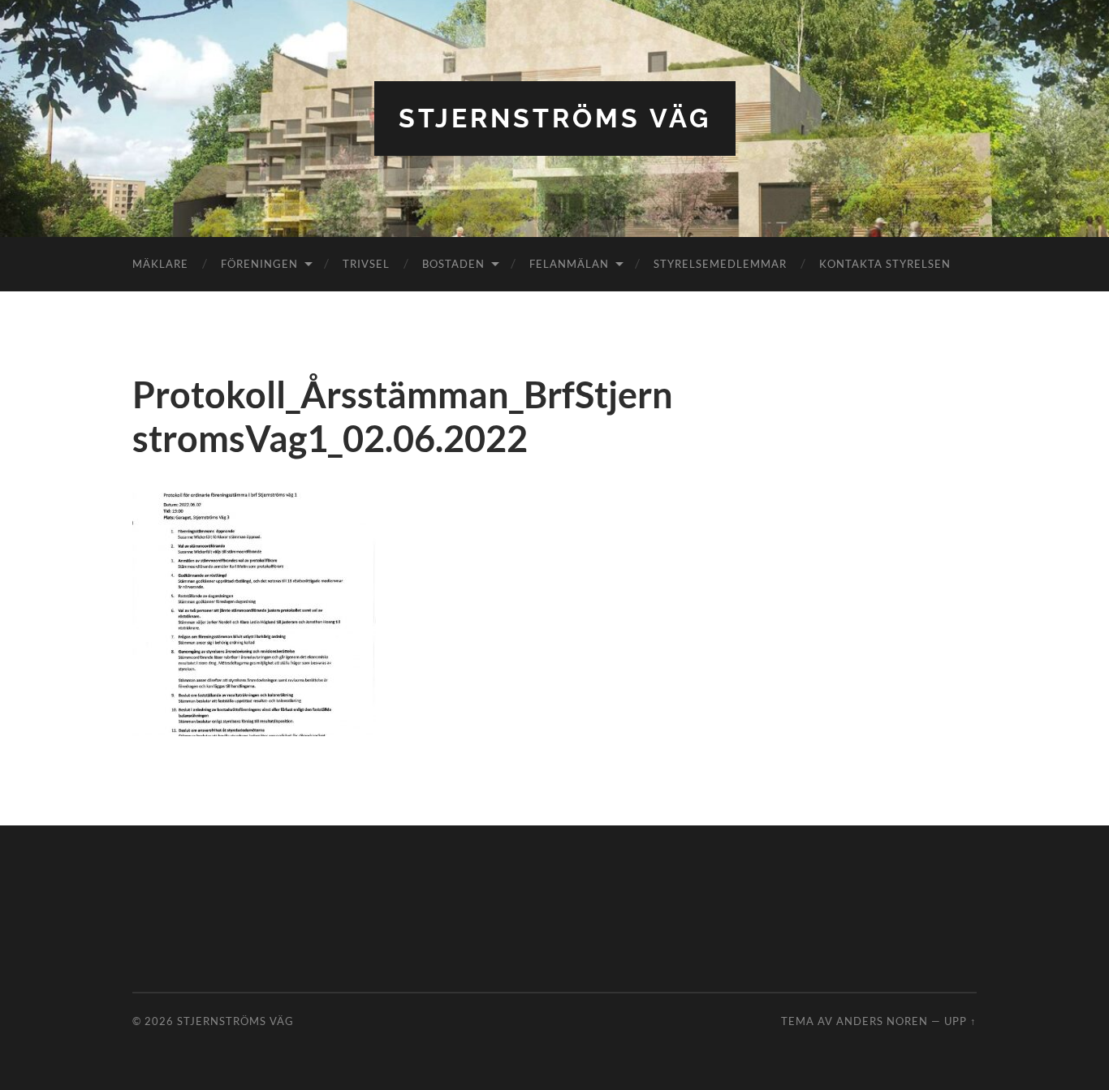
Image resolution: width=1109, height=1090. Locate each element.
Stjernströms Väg (555, 118)
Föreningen (259, 263)
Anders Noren (882, 1021)
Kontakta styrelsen (885, 263)
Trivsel (366, 263)
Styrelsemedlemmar (720, 263)
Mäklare (160, 263)
